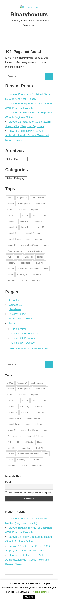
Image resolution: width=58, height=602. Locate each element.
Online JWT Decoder (23, 342)
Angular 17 (22, 198)
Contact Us (15, 304)
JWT (34, 215)
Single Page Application (28, 269)
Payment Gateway (35, 251)
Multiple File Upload (29, 245)
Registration (25, 263)
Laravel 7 (11, 221)
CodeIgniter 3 (24, 203)
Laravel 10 (12, 227)
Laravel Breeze (14, 233)
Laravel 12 (39, 227)
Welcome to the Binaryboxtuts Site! (29, 348)
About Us (14, 300)
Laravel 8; (24, 221)
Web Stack (37, 280)
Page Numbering (14, 251)
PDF (9, 257)
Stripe (10, 275)
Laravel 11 (25, 227)
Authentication (37, 198)
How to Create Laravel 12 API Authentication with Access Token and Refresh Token (27, 135)
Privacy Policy (17, 314)
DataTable (21, 209)
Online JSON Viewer (23, 338)
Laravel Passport (33, 233)
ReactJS (11, 263)
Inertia (25, 215)
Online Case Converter (24, 333)
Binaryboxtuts (29, 14)
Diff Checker (18, 329)
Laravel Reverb (14, 239)
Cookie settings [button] (41, 591)
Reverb (10, 269)
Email (8, 482)
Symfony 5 (22, 275)
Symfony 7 (12, 280)
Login (27, 239)
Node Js (46, 245)
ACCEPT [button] (29, 597)
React (40, 257)
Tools (12, 323)
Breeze (10, 203)
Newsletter (15, 309)
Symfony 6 (36, 275)
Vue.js (24, 280)
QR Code (29, 257)
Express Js (12, 215)
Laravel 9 (37, 221)
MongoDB (11, 245)
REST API (39, 263)
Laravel (44, 215)
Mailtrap (38, 239)
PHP (18, 257)
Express (34, 209)
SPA (46, 269)
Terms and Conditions (21, 318)
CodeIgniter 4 (41, 203)
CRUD (10, 209)
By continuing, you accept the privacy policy (30, 492)
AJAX (10, 198)
